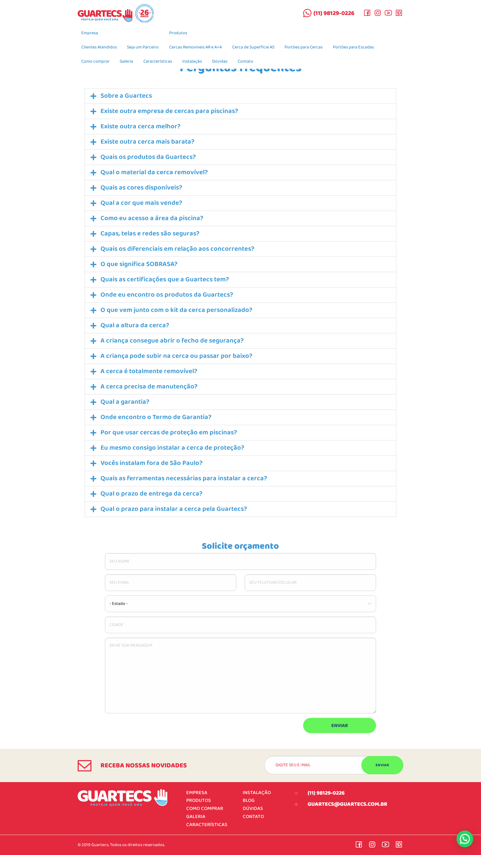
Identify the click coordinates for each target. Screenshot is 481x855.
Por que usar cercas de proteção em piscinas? (168, 432)
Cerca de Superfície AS (253, 47)
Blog (249, 801)
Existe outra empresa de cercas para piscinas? (169, 111)
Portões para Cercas (303, 47)
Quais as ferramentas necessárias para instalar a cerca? (183, 478)
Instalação (192, 61)
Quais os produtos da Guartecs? (148, 157)
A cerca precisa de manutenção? (149, 386)
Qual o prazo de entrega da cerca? (151, 493)
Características (157, 61)
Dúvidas (219, 61)
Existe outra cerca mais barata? (147, 141)
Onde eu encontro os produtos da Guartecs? (166, 294)
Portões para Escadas (353, 47)
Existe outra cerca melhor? (140, 126)
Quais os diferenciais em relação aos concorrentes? (177, 248)
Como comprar (95, 61)
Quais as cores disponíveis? (141, 187)
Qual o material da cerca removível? (154, 172)
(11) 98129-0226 (333, 13)
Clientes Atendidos (99, 47)
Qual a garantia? (124, 401)
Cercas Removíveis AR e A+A (195, 47)
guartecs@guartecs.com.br (347, 804)
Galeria (126, 61)
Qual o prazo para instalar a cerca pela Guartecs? (173, 509)
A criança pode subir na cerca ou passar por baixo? (176, 356)
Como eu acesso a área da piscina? (151, 218)
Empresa (89, 33)
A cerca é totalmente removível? (148, 371)
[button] (240, 96)
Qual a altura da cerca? (134, 325)
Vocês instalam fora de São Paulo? (151, 463)
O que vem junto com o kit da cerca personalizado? (176, 310)
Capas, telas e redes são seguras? (150, 233)
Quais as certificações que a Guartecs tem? (164, 279)
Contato (245, 61)
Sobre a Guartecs (126, 95)
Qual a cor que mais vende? (141, 203)
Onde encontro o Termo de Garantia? (156, 417)
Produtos (178, 33)
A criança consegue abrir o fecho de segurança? (172, 340)
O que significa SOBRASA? (139, 264)
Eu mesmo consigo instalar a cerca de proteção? (172, 447)
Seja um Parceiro (143, 47)
